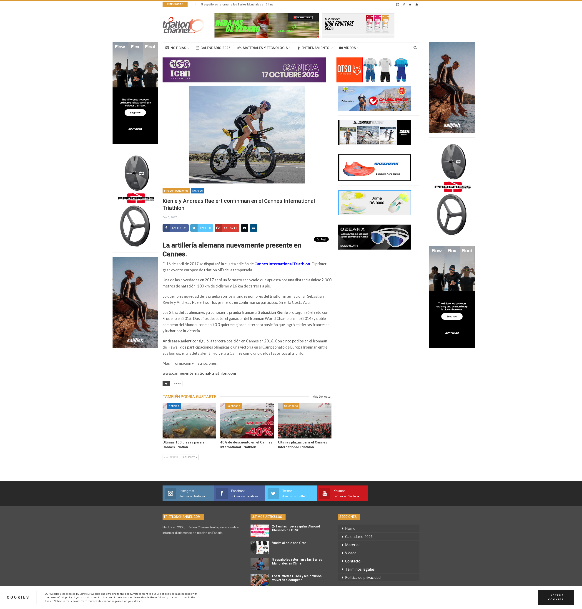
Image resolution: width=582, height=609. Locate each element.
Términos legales (360, 569)
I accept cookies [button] (556, 597)
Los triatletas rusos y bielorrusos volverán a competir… (297, 578)
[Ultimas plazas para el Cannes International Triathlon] (305, 421)
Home (350, 528)
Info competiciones (176, 190)
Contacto (353, 561)
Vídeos (350, 48)
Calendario (233, 406)
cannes (177, 383)
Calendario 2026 (216, 48)
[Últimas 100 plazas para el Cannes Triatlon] (189, 421)
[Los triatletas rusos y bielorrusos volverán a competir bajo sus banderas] (260, 580)
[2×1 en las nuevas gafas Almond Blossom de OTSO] (260, 531)
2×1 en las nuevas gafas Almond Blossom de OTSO (296, 528)
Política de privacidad (363, 577)
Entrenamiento (315, 48)
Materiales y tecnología (265, 48)
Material (352, 544)
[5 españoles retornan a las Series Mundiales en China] (260, 564)
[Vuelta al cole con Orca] (260, 547)
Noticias (178, 48)
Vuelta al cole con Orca (289, 543)
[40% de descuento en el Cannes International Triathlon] (247, 421)
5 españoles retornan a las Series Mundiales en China (237, 4)
